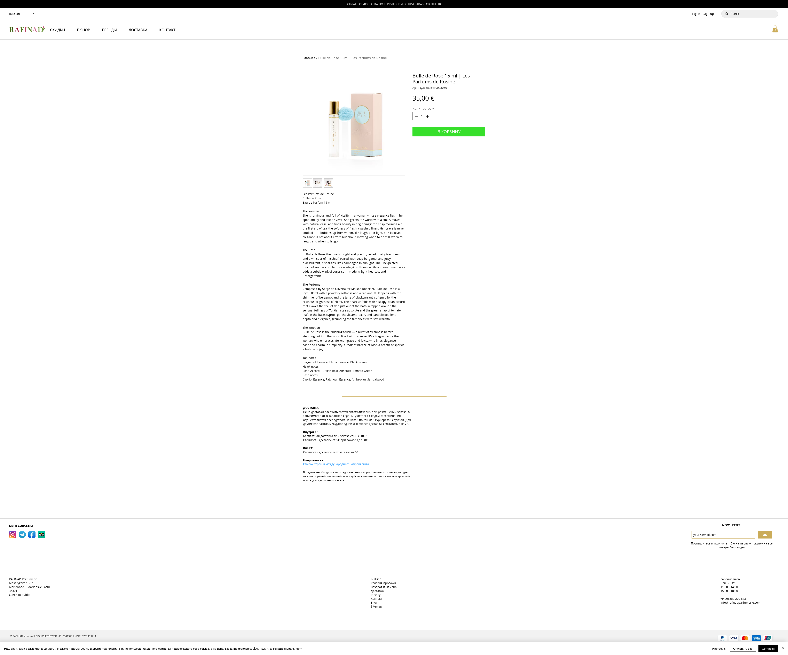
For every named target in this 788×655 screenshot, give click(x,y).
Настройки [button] (719, 648)
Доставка (378, 591)
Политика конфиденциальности (281, 648)
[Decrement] (416, 116)
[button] (775, 28)
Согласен (768, 648)
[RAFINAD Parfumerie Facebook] (32, 534)
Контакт (377, 599)
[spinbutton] (422, 116)
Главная (309, 58)
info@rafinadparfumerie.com (740, 602)
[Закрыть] (783, 648)
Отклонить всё (742, 648)
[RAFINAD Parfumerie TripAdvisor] (41, 534)
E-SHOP (376, 579)
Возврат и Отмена (384, 587)
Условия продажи (384, 583)
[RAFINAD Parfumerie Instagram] (12, 534)
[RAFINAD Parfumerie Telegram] (22, 534)
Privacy (376, 595)
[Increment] (428, 116)
